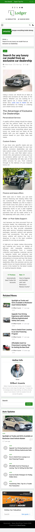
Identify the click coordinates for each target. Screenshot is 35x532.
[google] (19, 8)
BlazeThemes (21, 525)
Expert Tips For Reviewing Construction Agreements (18, 1)
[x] (17, 8)
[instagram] (15, 8)
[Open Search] (30, 25)
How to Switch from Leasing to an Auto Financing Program (22, 332)
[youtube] (22, 8)
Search (5, 401)
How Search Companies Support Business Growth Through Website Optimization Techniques (7, 1)
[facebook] (13, 8)
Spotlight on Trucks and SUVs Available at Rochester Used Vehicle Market (22, 303)
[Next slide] (33, 1)
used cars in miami (19, 102)
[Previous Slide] (30, 1)
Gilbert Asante (8, 64)
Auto (5, 51)
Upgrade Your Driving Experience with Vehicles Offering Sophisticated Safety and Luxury (20, 450)
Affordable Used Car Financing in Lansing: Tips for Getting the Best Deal (21, 345)
